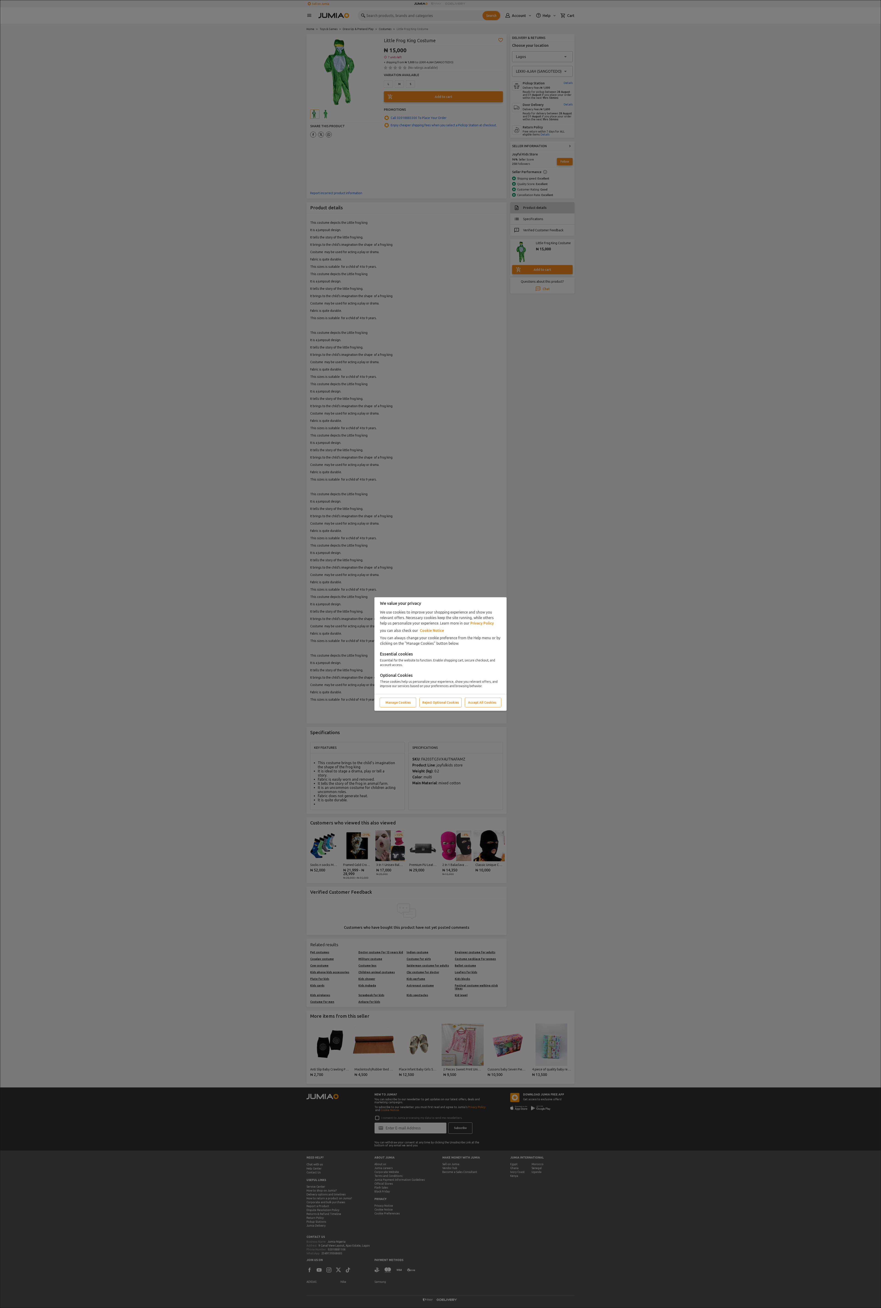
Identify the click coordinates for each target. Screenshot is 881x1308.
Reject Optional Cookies (440, 702)
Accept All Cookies (482, 702)
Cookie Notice (432, 630)
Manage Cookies (398, 702)
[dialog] (440, 654)
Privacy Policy (482, 623)
